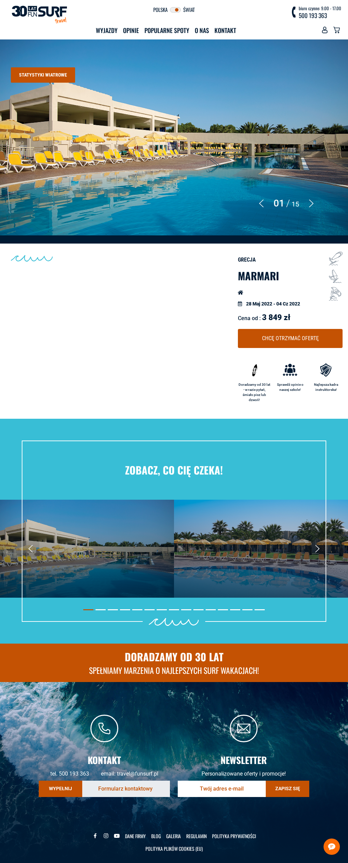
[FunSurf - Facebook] (95, 835)
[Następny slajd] (317, 549)
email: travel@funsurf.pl (129, 773)
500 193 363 (313, 16)
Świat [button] (188, 9)
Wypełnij (60, 788)
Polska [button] (161, 9)
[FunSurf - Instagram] (106, 835)
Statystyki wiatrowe (43, 75)
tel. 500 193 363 (69, 773)
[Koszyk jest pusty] (337, 31)
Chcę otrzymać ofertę (290, 338)
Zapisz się (287, 788)
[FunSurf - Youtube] (116, 836)
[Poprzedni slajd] (30, 549)
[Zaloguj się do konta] (325, 31)
